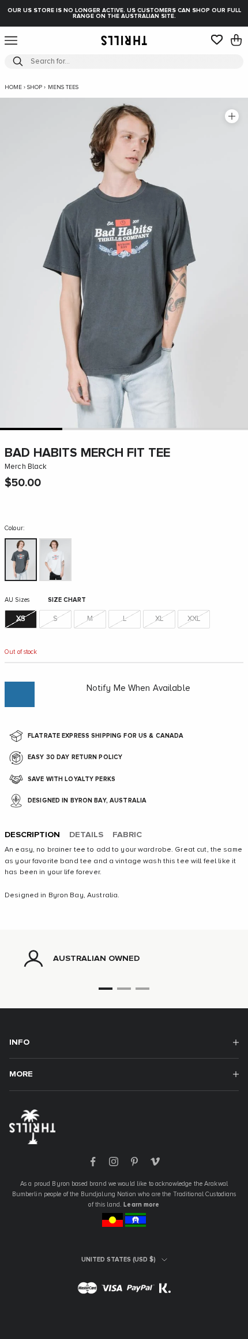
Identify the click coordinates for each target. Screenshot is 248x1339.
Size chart (67, 600)
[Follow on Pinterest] (134, 1161)
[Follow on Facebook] (93, 1161)
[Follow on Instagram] (113, 1161)
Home (13, 87)
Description (32, 835)
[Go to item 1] (31, 429)
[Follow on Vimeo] (155, 1161)
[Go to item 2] (93, 429)
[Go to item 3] (155, 429)
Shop (34, 87)
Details (86, 835)
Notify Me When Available (138, 688)
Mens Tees (63, 87)
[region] (124, 958)
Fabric (127, 835)
